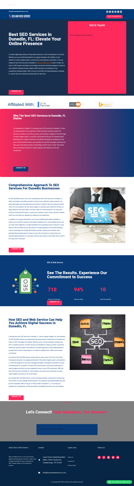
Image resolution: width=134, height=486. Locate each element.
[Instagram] (118, 12)
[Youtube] (121, 12)
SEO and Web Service (44, 63)
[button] (119, 482)
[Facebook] (107, 12)
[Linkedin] (115, 12)
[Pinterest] (113, 12)
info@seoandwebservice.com (18, 11)
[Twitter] (110, 12)
